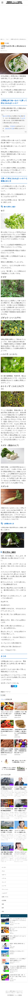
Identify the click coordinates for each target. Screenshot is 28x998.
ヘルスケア (4, 893)
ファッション (5, 889)
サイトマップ (19, 991)
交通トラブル (5, 896)
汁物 (12, 128)
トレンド (4, 882)
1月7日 (23, 118)
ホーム (7, 991)
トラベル (4, 878)
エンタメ (4, 867)
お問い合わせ (12, 991)
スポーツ (4, 874)
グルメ (2, 43)
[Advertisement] (14, 22)
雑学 (3, 907)
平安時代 (12, 126)
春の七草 (5, 116)
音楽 (3, 911)
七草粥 (7, 43)
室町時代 (7, 128)
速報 (3, 904)
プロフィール (19, 992)
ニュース (4, 885)
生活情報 (4, 900)
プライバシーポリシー (11, 992)
